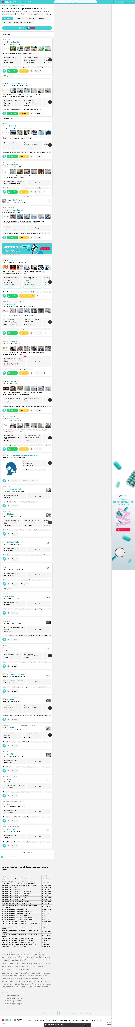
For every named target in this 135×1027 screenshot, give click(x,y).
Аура (9, 779)
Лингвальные (7, 22)
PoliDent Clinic (13, 542)
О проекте (30, 1020)
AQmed (10, 304)
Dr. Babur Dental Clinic (16, 83)
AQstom (10, 126)
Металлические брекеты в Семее (13, 1004)
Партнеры (99, 1020)
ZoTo (9, 648)
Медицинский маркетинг (64, 1020)
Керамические (19, 18)
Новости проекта (39, 1020)
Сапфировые (30, 18)
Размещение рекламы (50, 1020)
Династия (11, 829)
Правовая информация (78, 1020)
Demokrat (11, 260)
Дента (9, 804)
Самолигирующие (42, 18)
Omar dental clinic (14, 489)
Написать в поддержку (69, 1022)
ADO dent (11, 596)
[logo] (7, 2)
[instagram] (3, 1023)
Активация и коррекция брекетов (23, 22)
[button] (6, 34)
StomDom (11, 341)
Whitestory (11, 418)
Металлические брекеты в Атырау (14, 1000)
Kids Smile (11, 165)
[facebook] (5, 1023)
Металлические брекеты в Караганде (14, 1001)
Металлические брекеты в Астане (13, 995)
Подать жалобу (58, 1022)
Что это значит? (49, 1025)
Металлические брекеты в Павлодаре (14, 1003)
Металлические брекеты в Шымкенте (14, 997)
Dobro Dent (11, 42)
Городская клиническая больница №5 (22, 455)
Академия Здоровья (15, 674)
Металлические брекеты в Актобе (14, 998)
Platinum (10, 514)
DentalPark (11, 381)
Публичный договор (90, 1020)
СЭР (9, 621)
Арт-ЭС (10, 754)
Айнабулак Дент (13, 210)
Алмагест (11, 727)
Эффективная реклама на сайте (11, 254)
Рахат (4, 567)
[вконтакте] (7, 1023)
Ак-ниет (10, 699)
